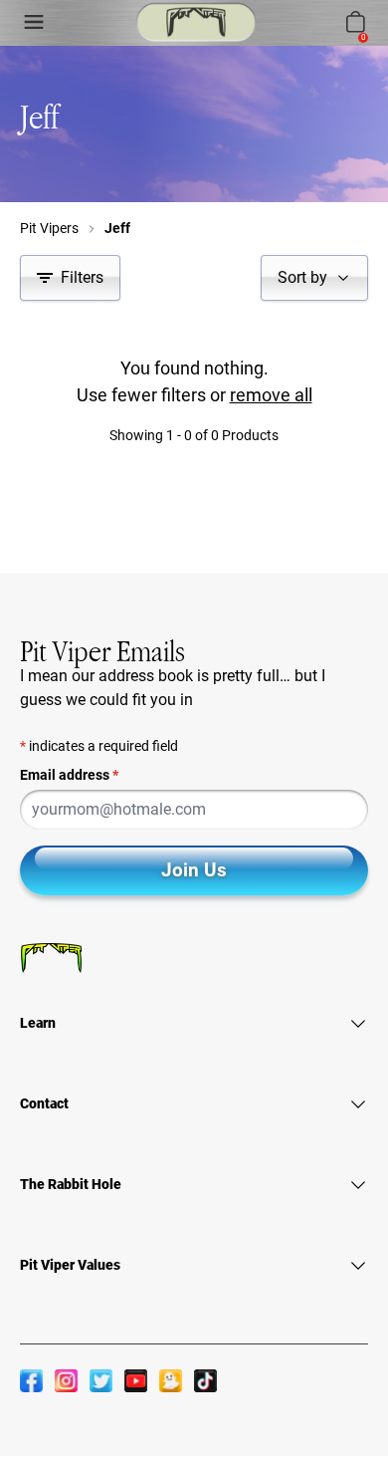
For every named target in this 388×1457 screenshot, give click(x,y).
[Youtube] (135, 1380)
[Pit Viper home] (196, 22)
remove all (271, 394)
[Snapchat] (170, 1380)
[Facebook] (31, 1380)
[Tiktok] (205, 1380)
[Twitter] (101, 1380)
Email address (69, 775)
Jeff (117, 228)
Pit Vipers (49, 228)
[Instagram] (66, 1380)
